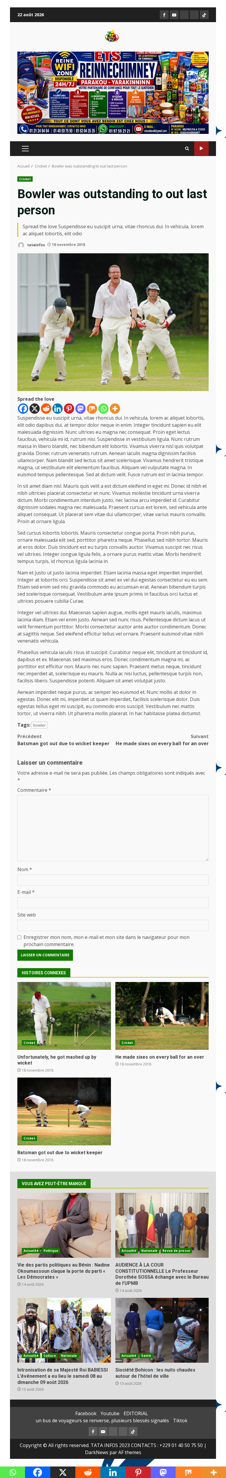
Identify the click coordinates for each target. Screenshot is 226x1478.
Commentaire (34, 790)
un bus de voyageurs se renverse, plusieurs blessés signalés (102, 1420)
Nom (24, 869)
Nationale (149, 1251)
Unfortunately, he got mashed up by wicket (64, 1016)
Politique (51, 1251)
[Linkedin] (57, 408)
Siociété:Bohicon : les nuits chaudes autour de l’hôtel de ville (162, 1330)
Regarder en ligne (201, 148)
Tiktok (180, 1420)
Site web (26, 915)
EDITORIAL (136, 1413)
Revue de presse (176, 1251)
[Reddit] (46, 408)
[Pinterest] (69, 408)
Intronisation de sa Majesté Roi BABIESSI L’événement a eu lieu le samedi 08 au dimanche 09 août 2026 (64, 1330)
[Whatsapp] (103, 408)
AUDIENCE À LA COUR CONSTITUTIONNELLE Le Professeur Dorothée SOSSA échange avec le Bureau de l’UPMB (162, 1225)
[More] (115, 408)
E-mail (26, 892)
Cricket (25, 179)
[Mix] (92, 408)
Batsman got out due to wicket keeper (63, 740)
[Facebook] (23, 408)
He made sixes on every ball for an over (162, 740)
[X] (34, 408)
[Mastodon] (80, 408)
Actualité (31, 1251)
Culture (50, 1356)
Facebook (86, 1413)
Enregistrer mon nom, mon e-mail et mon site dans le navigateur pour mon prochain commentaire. (107, 940)
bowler (39, 725)
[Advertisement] (113, 92)
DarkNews (96, 1452)
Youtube (110, 1413)
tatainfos (35, 244)
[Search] (187, 148)
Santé (146, 1356)
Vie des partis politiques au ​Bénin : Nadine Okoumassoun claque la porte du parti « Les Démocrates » (64, 1225)
